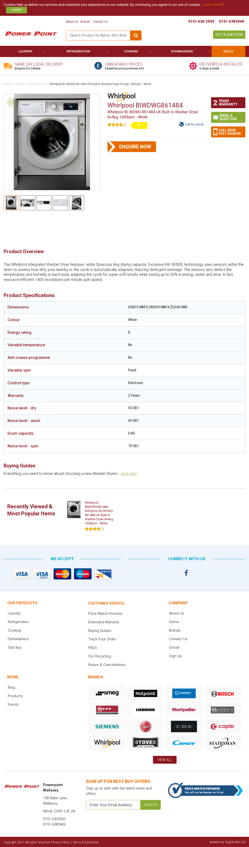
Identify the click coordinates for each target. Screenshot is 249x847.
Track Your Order (102, 639)
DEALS (228, 51)
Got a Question (229, 35)
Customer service (106, 603)
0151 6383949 (231, 21)
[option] (91, 517)
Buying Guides (99, 630)
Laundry (25, 51)
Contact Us (100, 21)
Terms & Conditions (86, 842)
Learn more (212, 5)
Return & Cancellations (106, 665)
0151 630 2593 (201, 21)
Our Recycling (99, 656)
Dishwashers (182, 51)
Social (174, 647)
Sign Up (175, 656)
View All (165, 760)
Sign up (150, 805)
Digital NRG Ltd (235, 842)
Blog (11, 687)
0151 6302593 (230, 133)
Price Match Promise (105, 613)
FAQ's (92, 647)
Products (15, 696)
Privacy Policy (60, 842)
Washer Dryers (37, 84)
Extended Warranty (103, 622)
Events (13, 704)
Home (8, 84)
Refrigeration (78, 51)
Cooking (131, 51)
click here (129, 473)
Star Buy (14, 647)
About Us (72, 21)
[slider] (117, 124)
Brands (85, 21)
